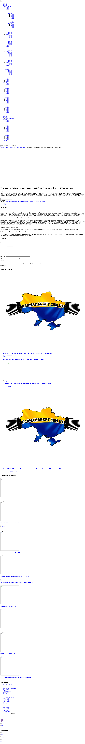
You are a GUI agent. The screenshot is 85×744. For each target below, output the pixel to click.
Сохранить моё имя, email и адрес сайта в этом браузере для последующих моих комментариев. (22, 263)
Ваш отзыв (3, 256)
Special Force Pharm (9, 118)
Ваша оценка (3, 247)
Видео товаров (6, 117)
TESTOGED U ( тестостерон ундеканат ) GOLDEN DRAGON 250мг (15, 677)
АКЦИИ (5, 3)
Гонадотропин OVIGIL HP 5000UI (8, 606)
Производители (12, 147)
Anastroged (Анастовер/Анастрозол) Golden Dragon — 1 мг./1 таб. (15, 576)
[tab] (44, 203)
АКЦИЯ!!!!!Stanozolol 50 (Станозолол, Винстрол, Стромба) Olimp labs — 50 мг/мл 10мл (20, 499)
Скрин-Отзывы (6, 115)
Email (2, 260)
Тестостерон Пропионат (22, 201)
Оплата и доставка (7, 691)
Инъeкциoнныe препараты (11, 201)
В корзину (3, 200)
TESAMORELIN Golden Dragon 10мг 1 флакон (11, 522)
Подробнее (14, 355)
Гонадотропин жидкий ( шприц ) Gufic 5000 (10, 552)
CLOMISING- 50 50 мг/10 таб (7, 630)
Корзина (5, 143)
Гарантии (5, 709)
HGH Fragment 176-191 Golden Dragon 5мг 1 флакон (12, 653)
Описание (5, 203)
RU (1, 741)
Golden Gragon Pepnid (7, 684)
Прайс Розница (6, 692)
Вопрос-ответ (6, 689)
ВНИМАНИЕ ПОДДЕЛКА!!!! (9, 688)
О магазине (5, 710)
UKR (1, 742)
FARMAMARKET (7, 6)
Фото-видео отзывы (9, 697)
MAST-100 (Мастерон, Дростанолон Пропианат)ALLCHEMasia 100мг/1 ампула (18, 528)
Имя (1, 258)
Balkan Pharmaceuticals (21, 147)
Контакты (5, 690)
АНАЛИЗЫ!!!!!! (6, 711)
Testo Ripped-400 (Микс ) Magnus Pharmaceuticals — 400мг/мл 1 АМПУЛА (17, 582)
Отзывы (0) (5, 204)
